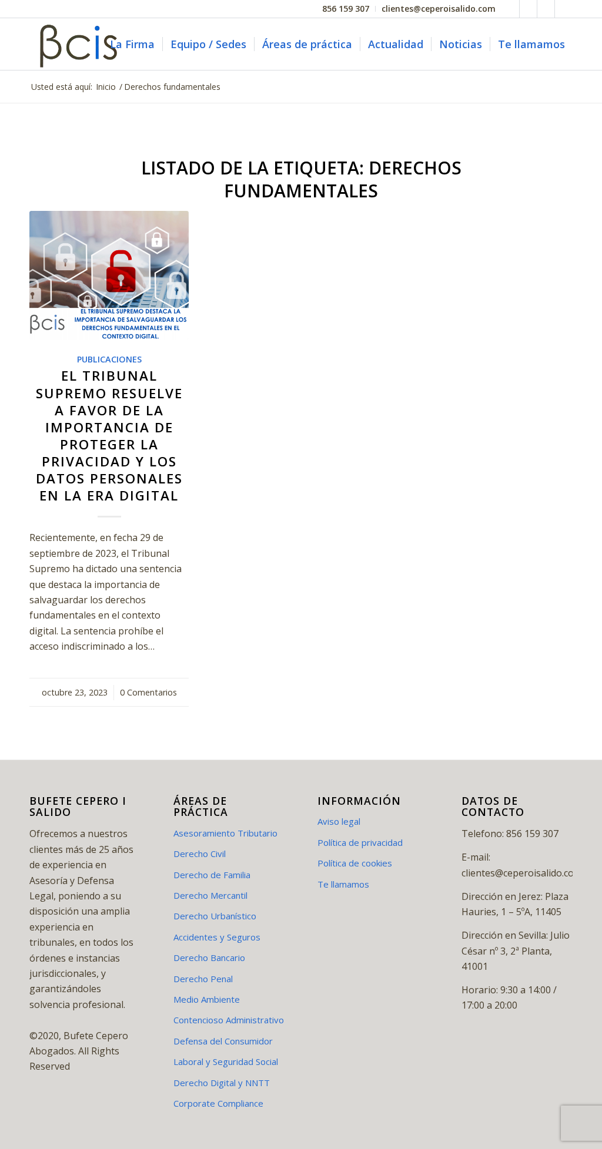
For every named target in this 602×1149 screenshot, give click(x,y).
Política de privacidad (360, 842)
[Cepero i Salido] (81, 44)
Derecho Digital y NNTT (221, 1082)
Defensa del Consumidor (223, 1041)
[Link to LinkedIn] (545, 9)
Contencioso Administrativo (228, 1020)
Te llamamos (343, 884)
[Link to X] (528, 9)
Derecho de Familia (211, 875)
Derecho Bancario (209, 957)
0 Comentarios (148, 692)
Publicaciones (109, 359)
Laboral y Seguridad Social (225, 1061)
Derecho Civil (199, 853)
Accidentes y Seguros (216, 937)
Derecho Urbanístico (214, 916)
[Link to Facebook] (510, 9)
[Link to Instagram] (564, 9)
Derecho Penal (203, 979)
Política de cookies (354, 863)
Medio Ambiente (206, 999)
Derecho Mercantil (210, 895)
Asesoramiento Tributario (225, 833)
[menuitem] (346, 9)
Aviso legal (338, 821)
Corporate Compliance (218, 1103)
